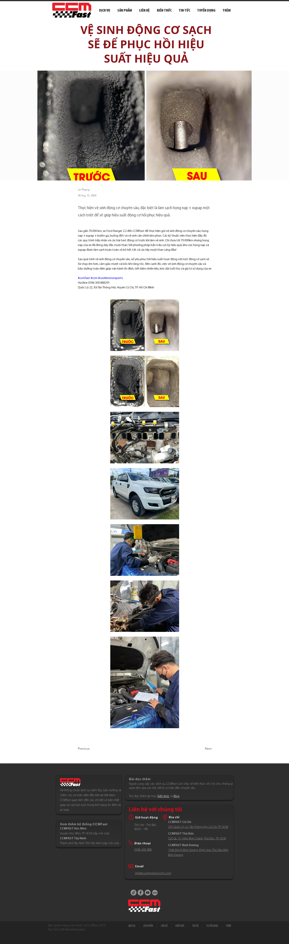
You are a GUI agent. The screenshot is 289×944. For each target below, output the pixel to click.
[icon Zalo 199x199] (155, 893)
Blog (176, 796)
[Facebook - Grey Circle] (141, 893)
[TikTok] (133, 893)
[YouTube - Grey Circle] (148, 893)
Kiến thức (163, 796)
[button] (226, 10)
